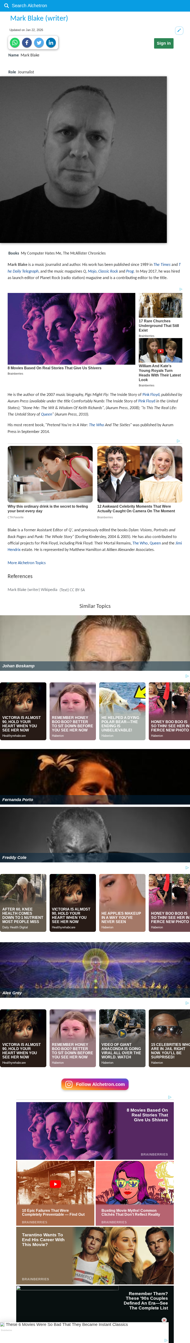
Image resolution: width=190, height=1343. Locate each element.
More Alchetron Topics (27, 563)
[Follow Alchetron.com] (95, 1091)
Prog (130, 271)
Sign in (164, 43)
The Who (96, 425)
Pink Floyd (150, 395)
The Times (162, 265)
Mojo (92, 271)
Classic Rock (108, 271)
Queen (46, 414)
